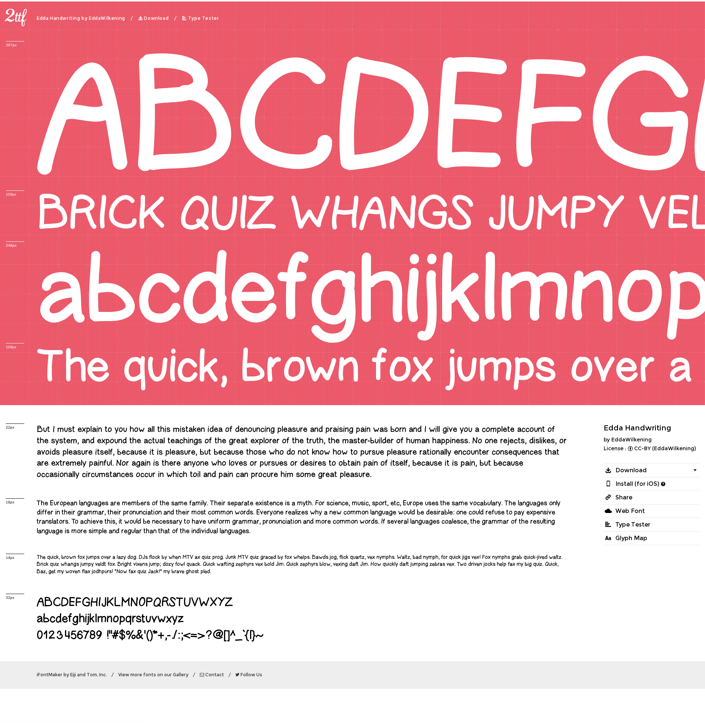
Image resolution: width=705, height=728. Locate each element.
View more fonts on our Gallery (153, 674)
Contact (214, 674)
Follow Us (251, 674)
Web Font (630, 510)
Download (156, 18)
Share (623, 497)
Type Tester (203, 18)
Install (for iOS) (637, 483)
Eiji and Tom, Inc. (88, 674)
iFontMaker (49, 674)
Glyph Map (631, 538)
